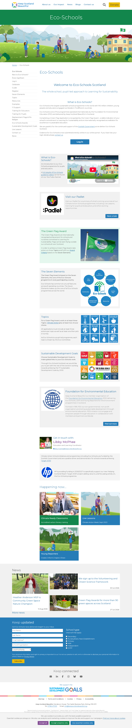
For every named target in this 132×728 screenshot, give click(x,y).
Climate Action (53, 323)
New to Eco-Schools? (20, 75)
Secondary (72, 636)
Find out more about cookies (114, 718)
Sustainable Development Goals (24, 126)
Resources (16, 101)
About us (46, 4)
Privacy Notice (29, 656)
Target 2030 (46, 461)
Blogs (78, 4)
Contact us (89, 4)
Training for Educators (20, 111)
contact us (59, 135)
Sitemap (41, 699)
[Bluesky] (74, 676)
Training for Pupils (19, 114)
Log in (14, 81)
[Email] (50, 676)
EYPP (70, 648)
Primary (71, 641)
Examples (16, 104)
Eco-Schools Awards (20, 123)
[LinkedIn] (57, 676)
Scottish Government (86, 126)
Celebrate (16, 84)
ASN (69, 643)
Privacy (78, 699)
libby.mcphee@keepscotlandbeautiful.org (67, 448)
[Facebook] (62, 676)
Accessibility (89, 699)
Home (14, 65)
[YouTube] (81, 676)
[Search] (104, 4)
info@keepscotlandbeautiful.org (75, 706)
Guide (14, 88)
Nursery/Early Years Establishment (81, 639)
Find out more (111, 424)
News (69, 4)
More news (18, 612)
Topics (14, 98)
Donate (114, 4)
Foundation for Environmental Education (85, 398)
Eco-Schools (17, 71)
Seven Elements (18, 94)
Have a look (112, 216)
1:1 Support (16, 107)
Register (15, 91)
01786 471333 (52, 706)
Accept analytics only (59, 723)
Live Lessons (16, 129)
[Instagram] (68, 676)
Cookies (70, 699)
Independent (73, 646)
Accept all (43, 723)
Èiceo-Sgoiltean (18, 78)
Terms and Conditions (56, 699)
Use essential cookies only (82, 723)
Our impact (59, 4)
